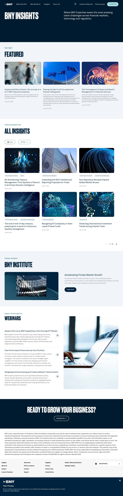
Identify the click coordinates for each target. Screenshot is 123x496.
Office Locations (29, 465)
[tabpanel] (23, 82)
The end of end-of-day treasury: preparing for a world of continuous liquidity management (20, 226)
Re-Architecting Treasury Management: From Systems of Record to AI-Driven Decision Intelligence (22, 182)
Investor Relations (7, 472)
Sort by (24, 142)
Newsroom (27, 462)
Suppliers (48, 462)
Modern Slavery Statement (73, 462)
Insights (4, 462)
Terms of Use (49, 469)
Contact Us (112, 4)
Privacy (47, 465)
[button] (21, 4)
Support (26, 472)
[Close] (120, 480)
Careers (4, 469)
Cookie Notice (49, 472)
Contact (26, 469)
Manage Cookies (70, 465)
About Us (4, 465)
